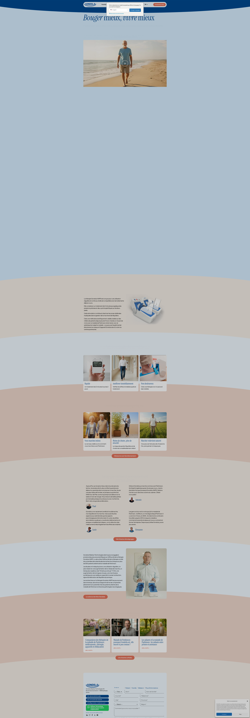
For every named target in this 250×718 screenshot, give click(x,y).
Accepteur (224, 714)
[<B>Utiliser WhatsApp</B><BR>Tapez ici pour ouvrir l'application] (88, 707)
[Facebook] (92, 715)
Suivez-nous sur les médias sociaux (94, 712)
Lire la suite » (89, 650)
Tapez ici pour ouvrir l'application (97, 708)
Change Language (135, 10)
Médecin (141, 688)
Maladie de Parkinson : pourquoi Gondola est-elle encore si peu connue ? (123, 642)
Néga (240, 714)
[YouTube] (98, 715)
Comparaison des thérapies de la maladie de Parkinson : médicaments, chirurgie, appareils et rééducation (96, 643)
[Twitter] (95, 715)
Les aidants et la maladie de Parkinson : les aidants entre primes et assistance (152, 642)
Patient (128, 688)
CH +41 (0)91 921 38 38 (94, 699)
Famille (134, 688)
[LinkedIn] (87, 715)
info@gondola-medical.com (96, 703)
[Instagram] (90, 715)
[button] (247, 701)
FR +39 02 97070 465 (94, 696)
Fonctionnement (106, 4)
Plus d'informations (152, 688)
